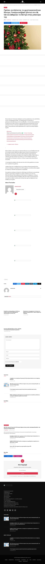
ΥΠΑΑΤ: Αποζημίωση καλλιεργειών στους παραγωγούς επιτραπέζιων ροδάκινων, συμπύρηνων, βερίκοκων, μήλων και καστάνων (25, 395)
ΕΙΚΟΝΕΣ (20, 561)
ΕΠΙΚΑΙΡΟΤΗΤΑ (6, 425)
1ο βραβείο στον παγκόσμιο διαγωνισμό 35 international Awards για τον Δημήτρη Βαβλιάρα (25, 379)
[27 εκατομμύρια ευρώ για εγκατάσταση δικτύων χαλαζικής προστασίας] (6, 390)
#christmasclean (10, 139)
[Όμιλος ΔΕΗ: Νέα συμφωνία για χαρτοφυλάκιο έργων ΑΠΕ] (6, 447)
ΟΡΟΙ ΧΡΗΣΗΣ (25, 561)
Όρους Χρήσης (26, 476)
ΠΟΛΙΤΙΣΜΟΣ (23, 559)
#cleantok (16, 134)
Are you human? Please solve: (10, 361)
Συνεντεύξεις (39, 559)
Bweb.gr (22, 557)
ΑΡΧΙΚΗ (6, 559)
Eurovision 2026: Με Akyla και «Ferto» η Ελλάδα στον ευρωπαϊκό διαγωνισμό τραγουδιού (12, 329)
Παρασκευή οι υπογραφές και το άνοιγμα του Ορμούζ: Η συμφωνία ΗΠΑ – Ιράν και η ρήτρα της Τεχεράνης (32, 312)
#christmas (22, 136)
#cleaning (30, 133)
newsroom (18, 186)
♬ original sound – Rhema (12, 144)
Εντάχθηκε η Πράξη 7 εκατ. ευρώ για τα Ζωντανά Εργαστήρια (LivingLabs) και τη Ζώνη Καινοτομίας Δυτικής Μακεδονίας (25, 437)
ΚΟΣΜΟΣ (5, 7)
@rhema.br (9, 131)
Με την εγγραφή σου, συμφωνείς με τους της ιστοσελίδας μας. (23, 476)
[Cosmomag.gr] (22, 2)
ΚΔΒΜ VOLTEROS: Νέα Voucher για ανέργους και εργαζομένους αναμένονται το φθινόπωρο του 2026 (24, 442)
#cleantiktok (22, 134)
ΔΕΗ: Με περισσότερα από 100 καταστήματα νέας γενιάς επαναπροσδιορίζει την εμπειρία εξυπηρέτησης (25, 384)
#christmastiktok (29, 136)
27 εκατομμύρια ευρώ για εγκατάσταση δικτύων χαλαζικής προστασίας (23, 389)
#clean (25, 133)
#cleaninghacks (10, 136)
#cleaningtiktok (10, 134)
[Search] (40, 2)
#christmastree (10, 137)
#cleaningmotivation (29, 134)
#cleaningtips (17, 136)
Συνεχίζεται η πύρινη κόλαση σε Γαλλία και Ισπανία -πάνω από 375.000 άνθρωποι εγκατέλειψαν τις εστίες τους (12, 312)
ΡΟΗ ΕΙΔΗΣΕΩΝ (17, 559)
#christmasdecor (28, 137)
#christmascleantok (11, 141)
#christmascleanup (28, 139)
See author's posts (20, 189)
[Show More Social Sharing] (29, 23)
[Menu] (4, 2)
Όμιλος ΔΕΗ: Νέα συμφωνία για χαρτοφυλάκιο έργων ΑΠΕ (20, 446)
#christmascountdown (19, 137)
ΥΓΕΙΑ (30, 559)
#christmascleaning (18, 139)
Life (27, 559)
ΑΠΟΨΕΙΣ (34, 559)
